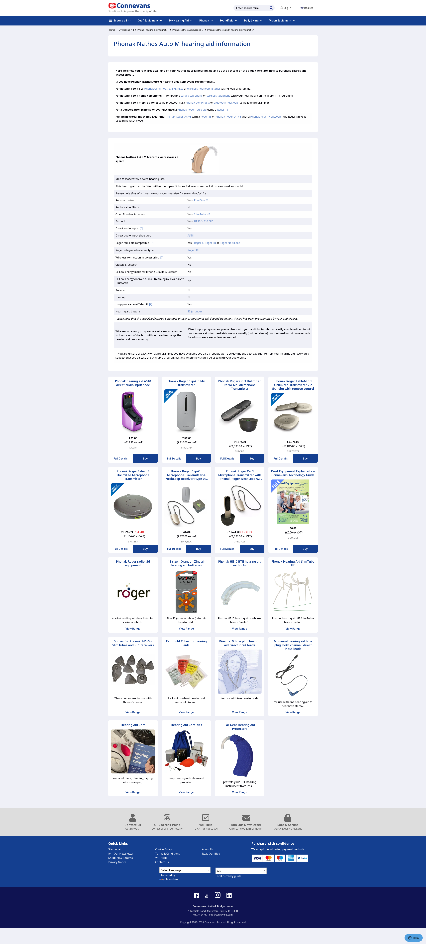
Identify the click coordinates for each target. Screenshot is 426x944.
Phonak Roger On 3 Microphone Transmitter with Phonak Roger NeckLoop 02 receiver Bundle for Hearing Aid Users (239, 475)
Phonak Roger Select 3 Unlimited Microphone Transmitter (133, 475)
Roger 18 (222, 109)
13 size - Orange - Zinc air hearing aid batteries (186, 563)
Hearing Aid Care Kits (186, 725)
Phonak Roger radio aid (192, 109)
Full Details (121, 458)
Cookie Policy (163, 849)
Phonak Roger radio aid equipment (133, 563)
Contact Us (162, 862)
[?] (141, 228)
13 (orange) (195, 311)
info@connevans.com (221, 914)
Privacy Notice (117, 862)
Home (112, 29)
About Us (207, 849)
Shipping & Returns (120, 858)
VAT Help (161, 858)
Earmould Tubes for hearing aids (186, 643)
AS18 (191, 235)
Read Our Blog (211, 853)
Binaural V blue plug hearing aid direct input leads (239, 643)
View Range (132, 628)
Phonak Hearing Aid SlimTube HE (293, 563)
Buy (145, 458)
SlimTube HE (202, 214)
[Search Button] (271, 7)
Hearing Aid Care (133, 725)
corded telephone (192, 95)
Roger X (199, 243)
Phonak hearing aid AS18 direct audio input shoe (133, 383)
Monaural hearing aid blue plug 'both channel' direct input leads (293, 645)
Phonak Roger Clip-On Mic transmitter (186, 383)
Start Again (115, 849)
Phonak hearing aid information (153, 29)
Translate (172, 879)
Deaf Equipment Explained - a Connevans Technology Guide (293, 473)
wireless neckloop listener (203, 88)
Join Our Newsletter (120, 853)
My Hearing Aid (126, 29)
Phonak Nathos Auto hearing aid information (188, 29)
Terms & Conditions (167, 853)
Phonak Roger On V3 (178, 116)
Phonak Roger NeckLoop (265, 116)
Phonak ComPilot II (198, 102)
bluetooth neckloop (226, 102)
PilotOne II (201, 200)
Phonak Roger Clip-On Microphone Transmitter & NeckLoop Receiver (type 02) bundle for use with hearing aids (186, 475)
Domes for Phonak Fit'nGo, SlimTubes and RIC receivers (133, 643)
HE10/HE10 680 (203, 221)
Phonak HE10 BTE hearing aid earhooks (239, 563)
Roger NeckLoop (230, 243)
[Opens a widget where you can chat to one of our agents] (413, 938)
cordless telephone (218, 95)
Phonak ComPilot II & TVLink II (163, 88)
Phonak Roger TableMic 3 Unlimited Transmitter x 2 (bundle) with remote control (293, 385)
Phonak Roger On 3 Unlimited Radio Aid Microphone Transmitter (239, 385)
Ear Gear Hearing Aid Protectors (239, 726)
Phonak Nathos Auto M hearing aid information (230, 29)
